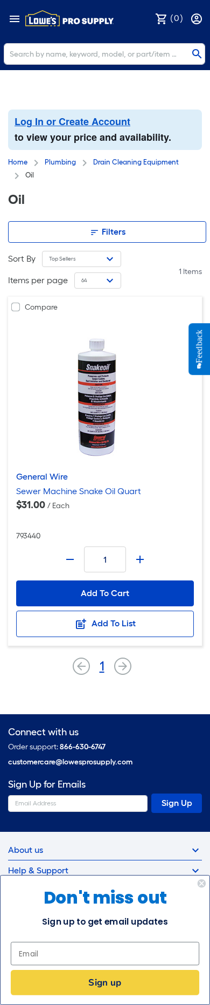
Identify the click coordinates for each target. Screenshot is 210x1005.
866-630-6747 (83, 746)
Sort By (22, 259)
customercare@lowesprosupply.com (70, 762)
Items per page (38, 280)
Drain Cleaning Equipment (136, 162)
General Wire (42, 476)
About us (25, 850)
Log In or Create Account (72, 121)
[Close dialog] (201, 883)
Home (17, 162)
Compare (41, 307)
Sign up (105, 982)
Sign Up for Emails (47, 784)
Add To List (112, 623)
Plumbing (60, 162)
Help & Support (38, 870)
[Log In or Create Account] (197, 18)
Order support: (57, 746)
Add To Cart (105, 593)
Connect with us (43, 732)
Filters (112, 232)
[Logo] (69, 18)
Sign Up (177, 803)
